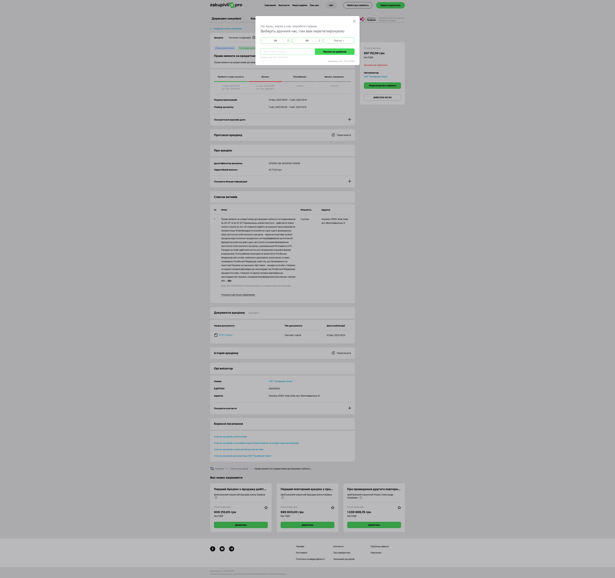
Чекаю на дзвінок (335, 51)
